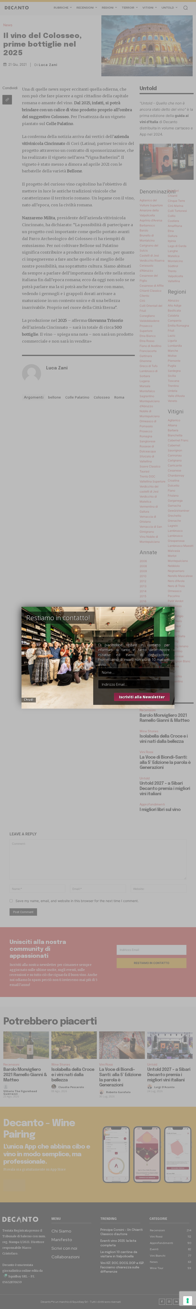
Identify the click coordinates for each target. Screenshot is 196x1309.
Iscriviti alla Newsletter (142, 697)
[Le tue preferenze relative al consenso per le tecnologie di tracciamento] (187, 1300)
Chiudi (28, 700)
